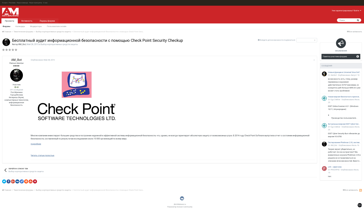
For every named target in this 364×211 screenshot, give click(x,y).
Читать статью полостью (42, 155)
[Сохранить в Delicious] (22, 181)
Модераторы (36, 26)
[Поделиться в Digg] (17, 181)
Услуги (5, 3)
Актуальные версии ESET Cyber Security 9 (344, 124)
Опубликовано (43, 60)
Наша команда (22, 3)
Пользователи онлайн (56, 26)
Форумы (6, 26)
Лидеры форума (47, 21)
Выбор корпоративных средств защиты (59, 44)
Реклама (12, 3)
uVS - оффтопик (335, 167)
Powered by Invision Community (179, 207)
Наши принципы (35, 3)
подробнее (36, 144)
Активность (26, 21)
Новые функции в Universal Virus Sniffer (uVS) (344, 72)
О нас (45, 3)
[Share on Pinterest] (35, 181)
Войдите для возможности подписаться (277, 40)
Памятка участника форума (335, 56)
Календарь (20, 26)
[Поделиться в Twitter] (4, 181)
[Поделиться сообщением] (314, 60)
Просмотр (9, 21)
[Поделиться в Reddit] (26, 181)
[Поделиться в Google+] (13, 181)
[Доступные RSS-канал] (360, 190)
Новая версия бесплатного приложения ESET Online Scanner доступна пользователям (344, 97)
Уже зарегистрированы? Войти (346, 11)
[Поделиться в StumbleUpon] (31, 181)
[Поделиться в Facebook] (9, 181)
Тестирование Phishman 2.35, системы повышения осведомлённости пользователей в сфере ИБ (344, 142)
